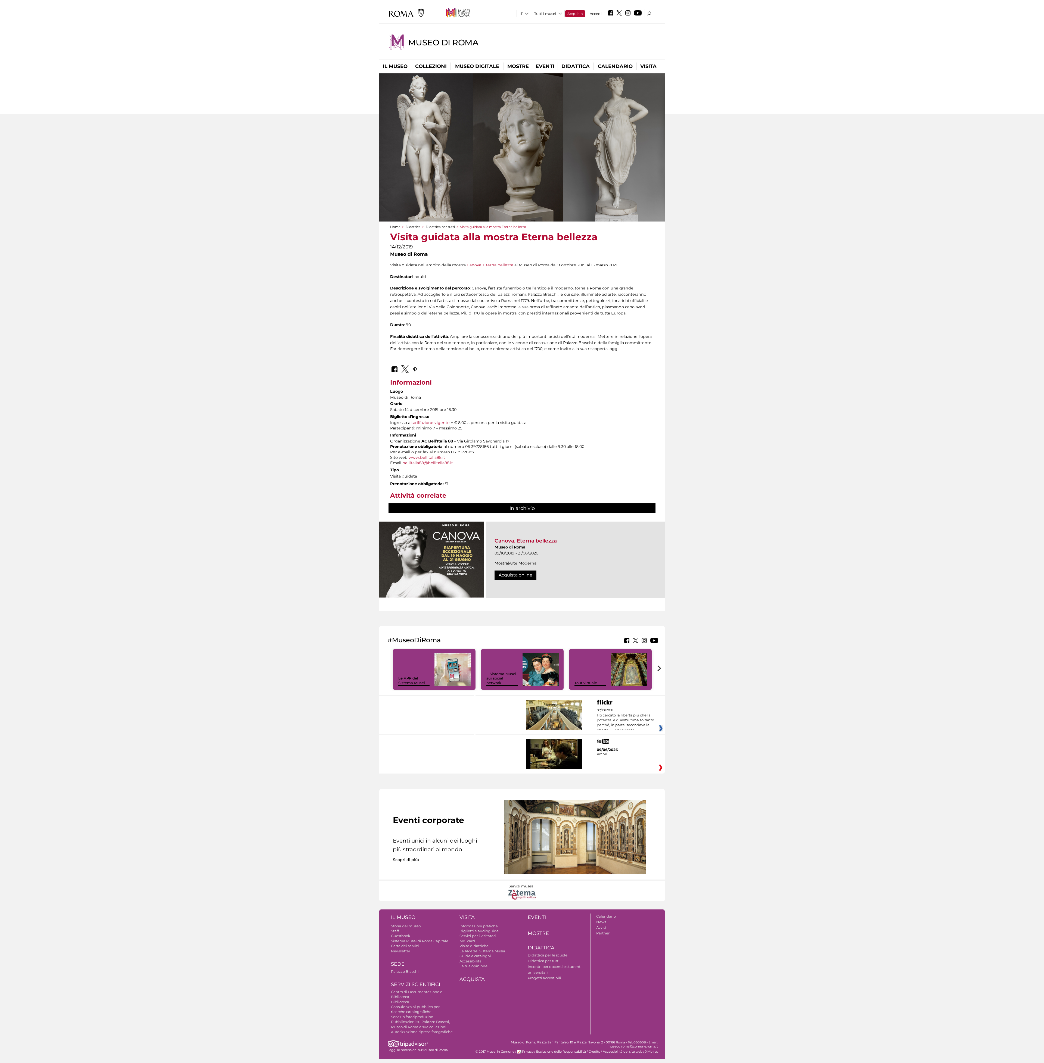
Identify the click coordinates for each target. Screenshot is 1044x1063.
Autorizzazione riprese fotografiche (422, 1032)
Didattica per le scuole (547, 955)
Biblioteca (400, 1002)
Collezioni (431, 66)
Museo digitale (477, 66)
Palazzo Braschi (405, 971)
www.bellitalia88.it (427, 457)
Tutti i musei (545, 13)
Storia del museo (406, 926)
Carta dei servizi (405, 946)
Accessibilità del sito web (622, 1051)
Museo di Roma (443, 43)
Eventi (545, 66)
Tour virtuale (585, 683)
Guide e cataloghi (475, 956)
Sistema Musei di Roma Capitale (419, 941)
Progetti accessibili (544, 978)
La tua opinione (473, 966)
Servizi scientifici (415, 984)
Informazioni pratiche (478, 926)
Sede (398, 964)
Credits (594, 1051)
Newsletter (400, 951)
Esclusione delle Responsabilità (561, 1051)
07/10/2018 (625, 720)
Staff (395, 931)
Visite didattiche (474, 946)
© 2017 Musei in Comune (495, 1051)
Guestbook (400, 936)
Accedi (596, 13)
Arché (602, 754)
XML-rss (651, 1051)
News (601, 922)
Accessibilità (470, 961)
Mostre (518, 66)
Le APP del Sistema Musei (411, 680)
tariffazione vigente (430, 422)
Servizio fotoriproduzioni (412, 1017)
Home (395, 227)
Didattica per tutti (440, 227)
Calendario (615, 66)
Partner (603, 933)
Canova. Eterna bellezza (490, 265)
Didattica (575, 66)
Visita (648, 66)
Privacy (527, 1051)
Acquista (575, 13)
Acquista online (515, 575)
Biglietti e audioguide (479, 931)
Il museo (395, 66)
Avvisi (601, 927)
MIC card (467, 941)
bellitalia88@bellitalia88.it (427, 462)
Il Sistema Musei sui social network (501, 678)
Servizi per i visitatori (477, 936)
